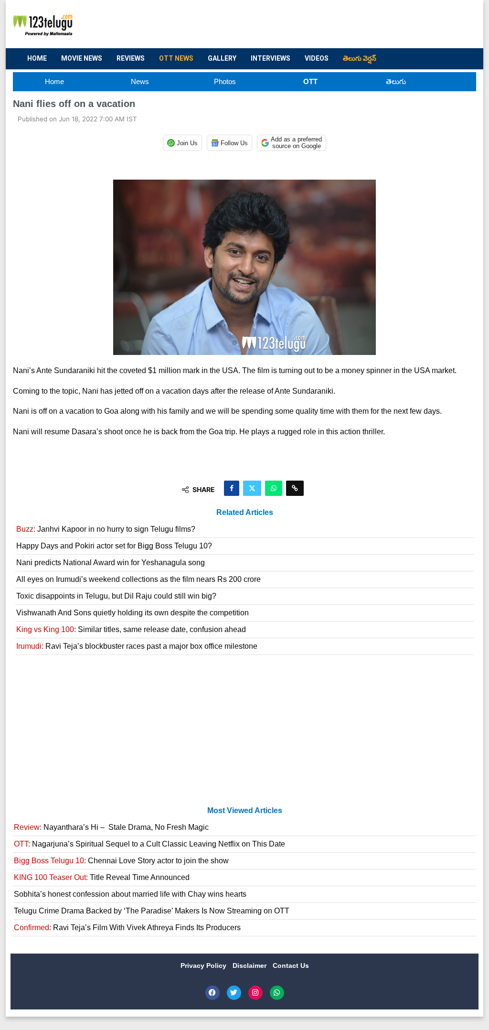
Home (37, 58)
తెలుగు (396, 81)
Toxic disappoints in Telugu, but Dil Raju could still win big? (116, 596)
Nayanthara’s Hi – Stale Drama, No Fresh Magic (111, 827)
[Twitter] (234, 993)
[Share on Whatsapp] (273, 488)
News (140, 81)
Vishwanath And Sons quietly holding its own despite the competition (132, 613)
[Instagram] (255, 993)
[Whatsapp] (277, 993)
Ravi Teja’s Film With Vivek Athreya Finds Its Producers (127, 927)
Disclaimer (250, 965)
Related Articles (244, 512)
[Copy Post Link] (295, 488)
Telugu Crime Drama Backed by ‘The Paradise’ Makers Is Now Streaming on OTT (151, 911)
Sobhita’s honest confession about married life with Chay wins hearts (130, 894)
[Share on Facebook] (231, 488)
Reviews (131, 58)
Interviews (270, 58)
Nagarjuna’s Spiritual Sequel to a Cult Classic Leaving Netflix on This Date (149, 844)
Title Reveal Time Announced (102, 877)
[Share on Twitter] (252, 488)
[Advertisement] (295, 24)
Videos (317, 58)
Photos (225, 81)
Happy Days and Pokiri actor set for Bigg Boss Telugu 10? (114, 546)
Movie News (81, 58)
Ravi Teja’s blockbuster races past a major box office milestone (136, 646)
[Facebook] (212, 993)
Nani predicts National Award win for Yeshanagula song (110, 562)
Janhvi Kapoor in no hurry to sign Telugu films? (105, 529)
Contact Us (291, 965)
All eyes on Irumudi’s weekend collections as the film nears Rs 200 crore (138, 579)
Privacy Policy (204, 965)
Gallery (222, 58)
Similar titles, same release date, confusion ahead (131, 629)
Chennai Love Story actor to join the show (121, 861)
